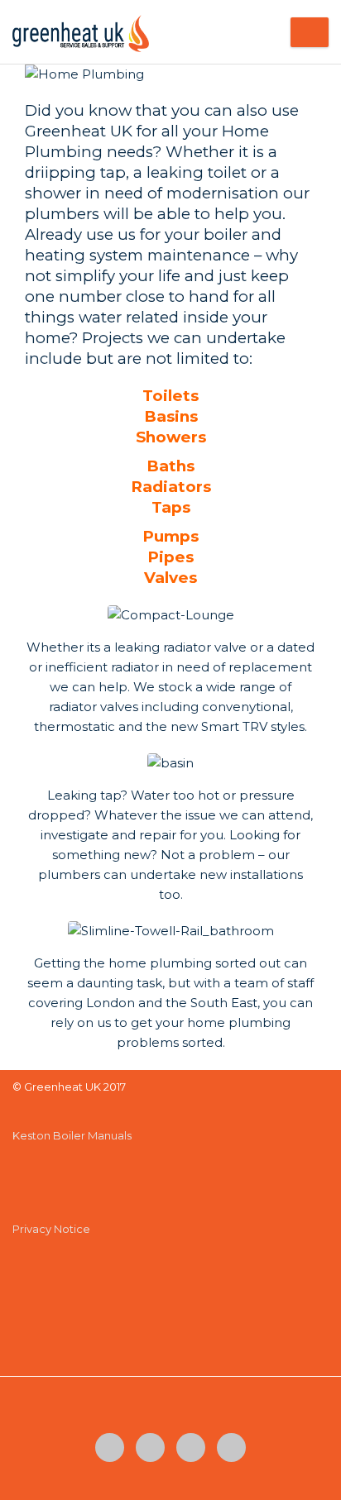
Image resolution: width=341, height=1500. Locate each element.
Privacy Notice (51, 1228)
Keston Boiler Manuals (72, 1135)
